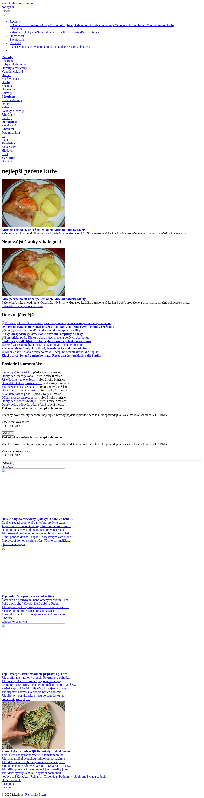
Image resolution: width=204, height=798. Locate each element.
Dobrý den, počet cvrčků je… (20, 401)
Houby (170, 25)
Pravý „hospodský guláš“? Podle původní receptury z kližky (42, 334)
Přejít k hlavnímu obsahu (17, 3)
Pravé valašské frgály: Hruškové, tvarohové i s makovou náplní (44, 348)
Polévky (44, 25)
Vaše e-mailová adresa (15, 422)
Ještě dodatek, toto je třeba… (20, 379)
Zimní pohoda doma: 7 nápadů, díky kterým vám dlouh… (38, 537)
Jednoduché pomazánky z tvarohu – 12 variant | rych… (36, 765)
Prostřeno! (57, 25)
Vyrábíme (8, 157)
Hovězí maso (30, 25)
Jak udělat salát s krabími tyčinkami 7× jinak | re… (33, 762)
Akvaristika (38, 46)
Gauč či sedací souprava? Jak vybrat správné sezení (34, 522)
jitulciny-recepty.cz (13, 544)
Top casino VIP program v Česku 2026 (28, 596)
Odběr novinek (11, 780)
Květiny (64, 32)
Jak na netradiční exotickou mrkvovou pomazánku (33, 758)
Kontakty (22, 776)
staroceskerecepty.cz (14, 621)
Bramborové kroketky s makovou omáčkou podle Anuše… (39, 684)
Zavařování (17, 39)
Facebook (8, 783)
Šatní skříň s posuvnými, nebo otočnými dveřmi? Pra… (36, 600)
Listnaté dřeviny (80, 32)
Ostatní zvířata (76, 46)
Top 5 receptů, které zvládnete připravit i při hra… (36, 674)
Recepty (15, 21)
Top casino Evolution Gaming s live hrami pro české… (36, 526)
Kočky (62, 46)
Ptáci (13, 46)
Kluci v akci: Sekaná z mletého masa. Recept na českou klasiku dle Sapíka (51, 355)
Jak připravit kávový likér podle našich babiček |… (33, 692)
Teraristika (23, 46)
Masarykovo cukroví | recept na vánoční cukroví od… (36, 614)
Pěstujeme (16, 28)
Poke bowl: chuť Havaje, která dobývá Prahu (30, 603)
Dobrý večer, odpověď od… (19, 404)
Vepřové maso (156, 25)
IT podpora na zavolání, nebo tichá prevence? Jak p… (36, 529)
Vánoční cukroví (126, 25)
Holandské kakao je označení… (22, 383)
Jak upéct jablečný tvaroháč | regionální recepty (31, 681)
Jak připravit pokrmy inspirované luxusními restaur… (35, 607)
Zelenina (15, 25)
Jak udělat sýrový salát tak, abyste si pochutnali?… (33, 773)
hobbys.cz (8, 7)
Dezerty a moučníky (101, 25)
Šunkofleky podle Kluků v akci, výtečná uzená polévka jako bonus (46, 341)
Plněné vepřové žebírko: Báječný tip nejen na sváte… (35, 688)
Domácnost (17, 36)
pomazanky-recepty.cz (16, 699)
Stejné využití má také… (17, 372)
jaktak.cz (7, 466)
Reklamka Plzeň (35, 794)
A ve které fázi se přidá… (18, 394)
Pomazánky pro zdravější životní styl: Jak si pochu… (37, 751)
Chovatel (15, 43)
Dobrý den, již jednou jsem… (20, 390)
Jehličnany (51, 32)
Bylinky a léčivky (32, 32)
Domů (6, 161)
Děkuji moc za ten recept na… (21, 397)
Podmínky (65, 776)
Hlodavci (52, 46)
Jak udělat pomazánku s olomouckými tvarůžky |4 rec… (37, 769)
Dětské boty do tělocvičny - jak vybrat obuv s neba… (37, 519)
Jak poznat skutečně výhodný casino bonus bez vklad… (37, 533)
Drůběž (142, 25)
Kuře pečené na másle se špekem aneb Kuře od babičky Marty (44, 229)
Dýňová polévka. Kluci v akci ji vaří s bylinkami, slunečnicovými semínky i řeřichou (58, 326)
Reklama (36, 776)
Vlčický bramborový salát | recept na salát (28, 610)
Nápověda (50, 776)
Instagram (8, 787)
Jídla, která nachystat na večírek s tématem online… (34, 755)
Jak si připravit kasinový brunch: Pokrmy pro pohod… (36, 677)
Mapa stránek (97, 776)
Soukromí (80, 776)
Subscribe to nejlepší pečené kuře (22, 306)
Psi (88, 46)
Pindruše (7, 618)
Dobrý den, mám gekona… (19, 376)
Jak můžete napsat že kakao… (20, 386)
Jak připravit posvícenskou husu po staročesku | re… (35, 695)
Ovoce (95, 32)
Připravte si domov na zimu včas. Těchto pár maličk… (36, 540)
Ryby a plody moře (76, 25)
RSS (4, 791)
